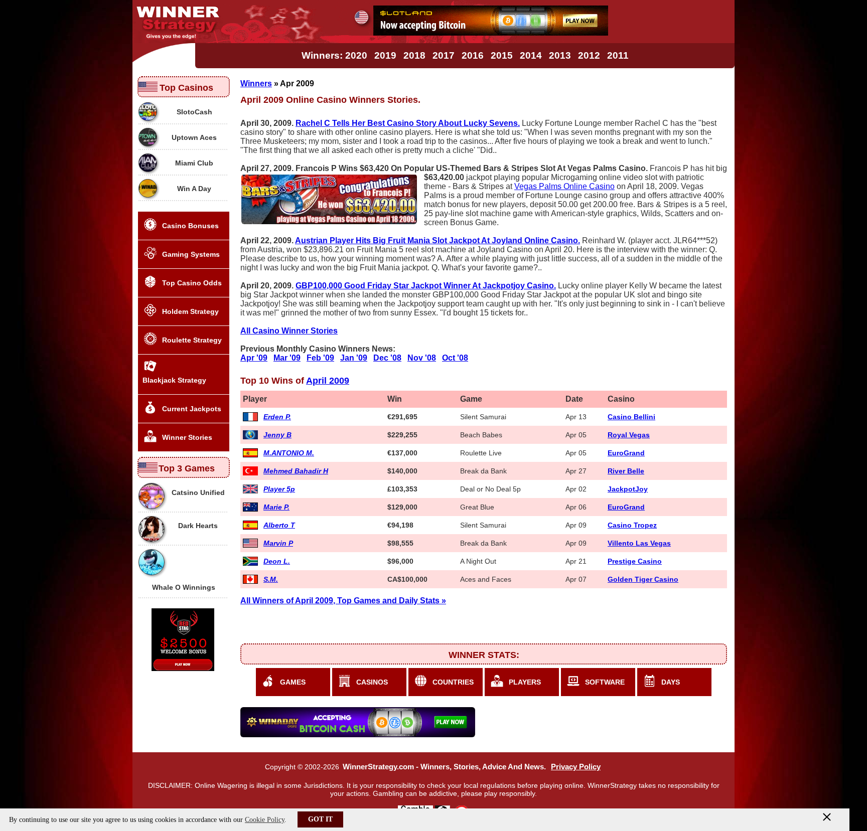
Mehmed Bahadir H (295, 471)
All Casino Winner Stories (289, 330)
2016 (473, 55)
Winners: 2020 (334, 55)
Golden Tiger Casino (643, 579)
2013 (560, 55)
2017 (443, 55)
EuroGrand (626, 453)
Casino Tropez (632, 525)
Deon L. (276, 561)
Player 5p (279, 489)
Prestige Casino (635, 561)
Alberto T (279, 525)
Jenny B (277, 435)
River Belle (626, 471)
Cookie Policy (264, 819)
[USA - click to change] (361, 17)
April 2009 (327, 381)
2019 (385, 55)
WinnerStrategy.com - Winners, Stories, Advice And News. (444, 767)
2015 (502, 55)
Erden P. (277, 417)
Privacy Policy (576, 767)
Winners (256, 83)
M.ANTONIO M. (288, 453)
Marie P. (276, 507)
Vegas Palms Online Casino (564, 186)
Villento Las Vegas (639, 543)
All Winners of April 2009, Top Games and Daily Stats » (343, 600)
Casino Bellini (631, 417)
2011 (618, 55)
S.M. (270, 579)
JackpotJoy (628, 489)
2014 (531, 55)
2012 (589, 55)
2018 (414, 55)
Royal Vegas (629, 435)
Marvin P (278, 543)
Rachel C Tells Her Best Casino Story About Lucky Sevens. (408, 123)
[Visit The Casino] (490, 33)
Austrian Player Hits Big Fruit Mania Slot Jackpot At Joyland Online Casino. (437, 240)
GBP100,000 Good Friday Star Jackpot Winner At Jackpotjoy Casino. (426, 285)
